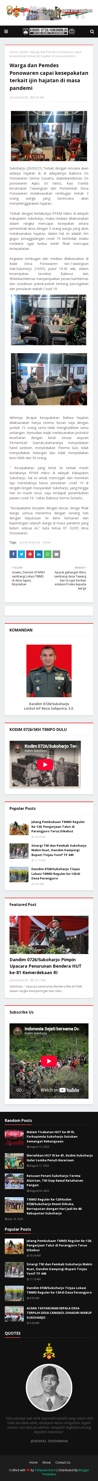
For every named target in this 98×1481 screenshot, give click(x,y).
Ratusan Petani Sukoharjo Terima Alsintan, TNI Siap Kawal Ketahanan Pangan (55, 1180)
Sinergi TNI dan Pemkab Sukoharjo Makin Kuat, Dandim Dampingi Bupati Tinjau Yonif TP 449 (59, 850)
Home (14, 52)
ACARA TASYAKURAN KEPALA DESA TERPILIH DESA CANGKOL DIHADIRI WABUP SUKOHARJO (59, 1313)
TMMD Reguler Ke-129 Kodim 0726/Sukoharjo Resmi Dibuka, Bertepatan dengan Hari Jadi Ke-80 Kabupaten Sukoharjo (54, 1206)
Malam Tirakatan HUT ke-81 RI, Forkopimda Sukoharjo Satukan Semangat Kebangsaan (52, 1136)
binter (24, 52)
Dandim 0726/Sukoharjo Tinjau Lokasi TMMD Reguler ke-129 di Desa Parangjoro (55, 873)
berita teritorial (30, 542)
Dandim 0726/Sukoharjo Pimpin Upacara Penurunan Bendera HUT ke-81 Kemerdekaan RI (46, 966)
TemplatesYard (45, 1470)
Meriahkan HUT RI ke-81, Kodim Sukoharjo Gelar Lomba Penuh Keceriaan (60, 1157)
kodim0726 (20, 97)
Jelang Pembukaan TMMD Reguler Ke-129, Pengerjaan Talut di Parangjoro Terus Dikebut (58, 826)
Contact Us (62, 1462)
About (46, 1462)
